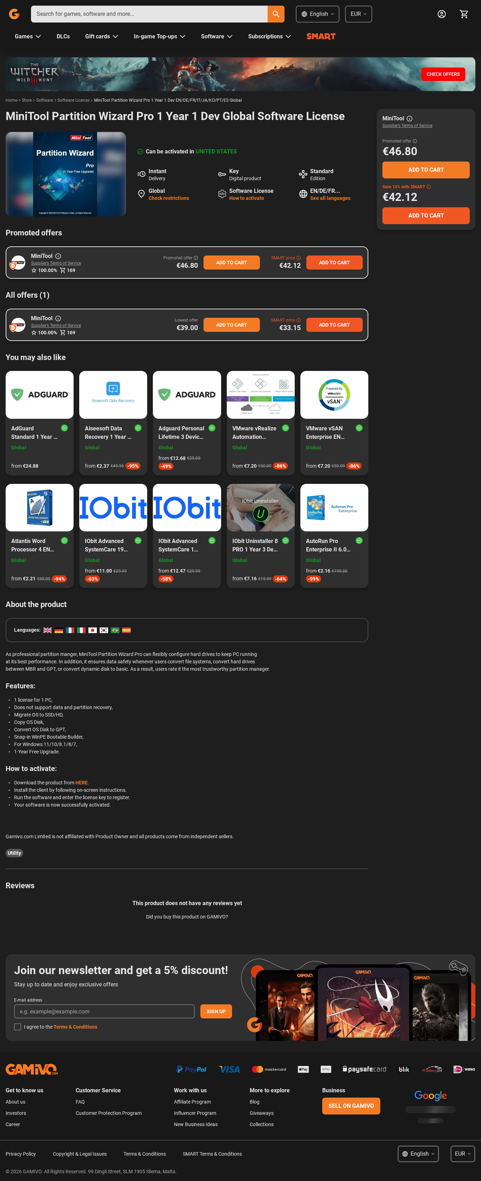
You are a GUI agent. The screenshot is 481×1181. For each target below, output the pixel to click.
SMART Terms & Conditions (212, 1154)
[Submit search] (276, 14)
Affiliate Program (192, 1102)
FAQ (80, 1102)
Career (13, 1124)
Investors (16, 1113)
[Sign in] (441, 14)
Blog (255, 1102)
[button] (18, 262)
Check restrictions (169, 198)
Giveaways (262, 1113)
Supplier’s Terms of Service (56, 263)
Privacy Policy (21, 1154)
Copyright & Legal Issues (80, 1154)
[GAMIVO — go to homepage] (14, 14)
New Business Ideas (196, 1124)
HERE (81, 782)
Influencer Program (195, 1113)
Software (44, 100)
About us (15, 1102)
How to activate (246, 198)
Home (11, 100)
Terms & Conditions (75, 1027)
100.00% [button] (47, 270)
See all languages (330, 198)
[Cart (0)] (464, 14)
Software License (73, 100)
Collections (262, 1124)
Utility (14, 853)
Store (27, 100)
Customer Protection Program (109, 1113)
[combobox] (149, 14)
